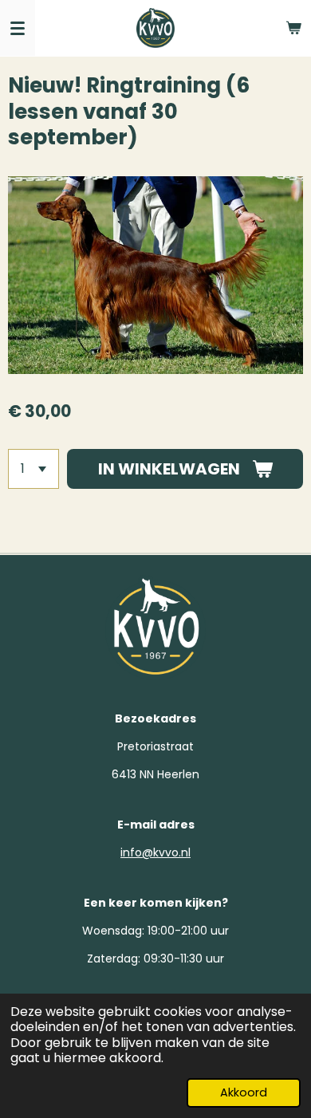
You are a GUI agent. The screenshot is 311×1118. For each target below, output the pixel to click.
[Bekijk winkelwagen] (293, 28)
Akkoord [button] (243, 1092)
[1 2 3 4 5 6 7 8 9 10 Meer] (33, 469)
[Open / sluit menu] (17, 28)
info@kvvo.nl (155, 852)
